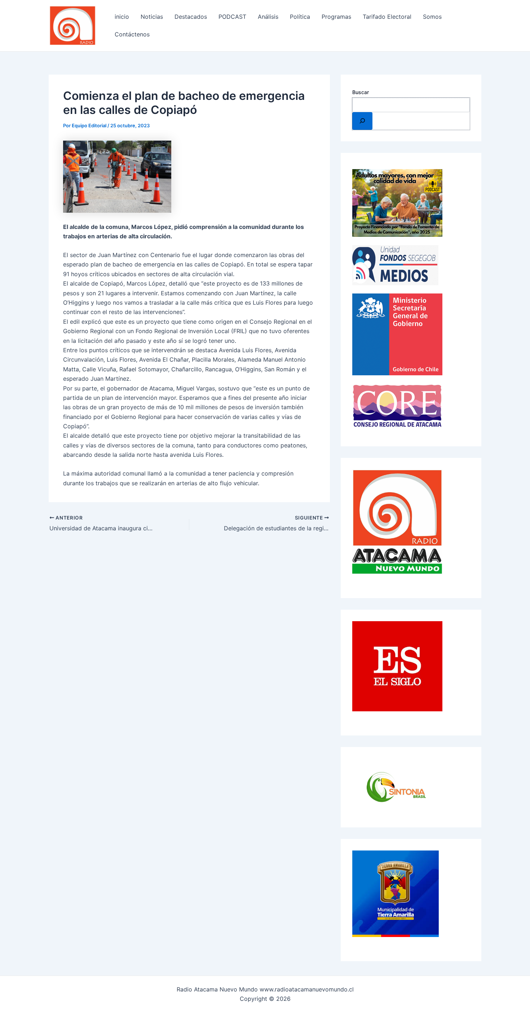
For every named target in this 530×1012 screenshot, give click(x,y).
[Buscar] (362, 120)
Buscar (360, 92)
